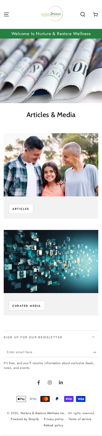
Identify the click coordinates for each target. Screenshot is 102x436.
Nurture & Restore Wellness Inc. (43, 413)
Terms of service (80, 419)
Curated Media (26, 306)
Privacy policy (53, 419)
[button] (82, 14)
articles (20, 209)
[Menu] (6, 14)
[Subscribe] (95, 352)
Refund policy (53, 425)
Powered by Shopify (25, 419)
